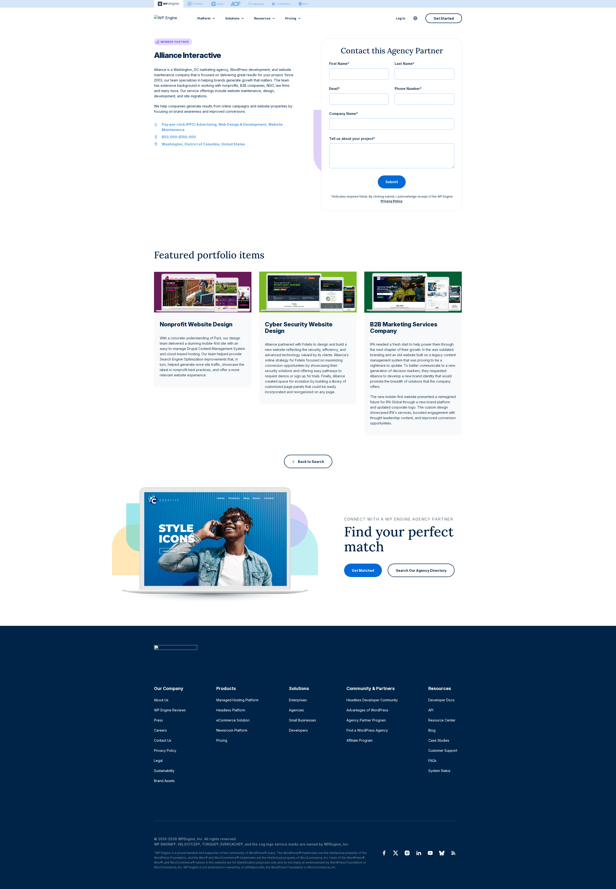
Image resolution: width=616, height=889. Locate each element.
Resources (262, 18)
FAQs (432, 760)
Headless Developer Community (372, 700)
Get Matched (363, 570)
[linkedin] (419, 853)
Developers (298, 730)
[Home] (305, 657)
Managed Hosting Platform (237, 700)
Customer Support (442, 750)
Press (158, 720)
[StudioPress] (281, 4)
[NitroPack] (256, 4)
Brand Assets (164, 781)
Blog (432, 730)
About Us (161, 700)
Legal (158, 760)
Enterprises (298, 700)
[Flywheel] (195, 4)
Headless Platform (230, 710)
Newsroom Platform (231, 730)
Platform (204, 18)
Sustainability (164, 771)
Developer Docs (441, 700)
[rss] (453, 853)
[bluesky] (442, 853)
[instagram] (407, 853)
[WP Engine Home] (172, 18)
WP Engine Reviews (170, 710)
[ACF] (235, 4)
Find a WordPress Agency (367, 730)
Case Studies (438, 740)
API (430, 710)
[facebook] (384, 853)
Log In (400, 18)
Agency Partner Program (366, 720)
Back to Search (311, 462)
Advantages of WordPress (367, 710)
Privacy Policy (391, 201)
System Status (439, 771)
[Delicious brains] (304, 4)
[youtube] (430, 853)
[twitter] (395, 853)
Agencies (296, 710)
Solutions (232, 18)
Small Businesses (302, 720)
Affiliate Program (359, 740)
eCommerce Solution (233, 720)
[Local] (217, 4)
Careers (160, 730)
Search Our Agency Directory (421, 570)
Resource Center (442, 720)
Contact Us (162, 740)
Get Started (444, 18)
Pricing (290, 18)
